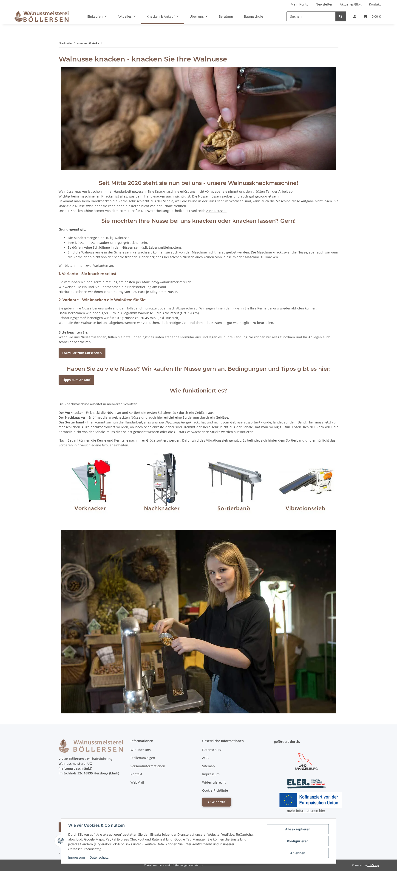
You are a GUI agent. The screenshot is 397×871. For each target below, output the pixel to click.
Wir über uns (140, 750)
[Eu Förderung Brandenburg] (306, 761)
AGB (205, 758)
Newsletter (324, 4)
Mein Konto (299, 4)
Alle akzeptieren (297, 829)
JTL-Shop (373, 865)
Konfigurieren (298, 841)
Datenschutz (99, 857)
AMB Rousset (216, 211)
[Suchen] (340, 16)
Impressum (76, 857)
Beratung (226, 16)
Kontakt (375, 4)
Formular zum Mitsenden (82, 353)
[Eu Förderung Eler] (306, 783)
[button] (355, 16)
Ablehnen (297, 853)
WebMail (137, 782)
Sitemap (208, 766)
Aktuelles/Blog (351, 4)
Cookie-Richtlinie (215, 790)
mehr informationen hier (306, 810)
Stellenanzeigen (142, 758)
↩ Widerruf (216, 802)
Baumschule (253, 16)
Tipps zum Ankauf (76, 380)
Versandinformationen (147, 766)
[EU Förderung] (310, 800)
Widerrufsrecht (214, 782)
